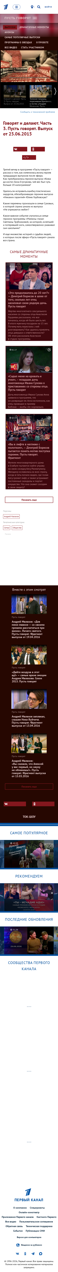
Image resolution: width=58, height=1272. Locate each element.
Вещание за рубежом (31, 1244)
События (18, 1230)
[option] (15, 93)
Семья (6, 527)
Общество (17, 527)
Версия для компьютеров (29, 1237)
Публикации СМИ (35, 1230)
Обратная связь (14, 1226)
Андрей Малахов (11, 516)
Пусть (17, 18)
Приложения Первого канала (18, 1216)
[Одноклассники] (38, 149)
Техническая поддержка (39, 1226)
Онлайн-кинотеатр (29, 1212)
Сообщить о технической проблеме (37, 112)
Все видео (10, 1221)
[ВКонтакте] (20, 149)
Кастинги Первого (46, 1216)
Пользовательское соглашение (36, 1221)
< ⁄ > (26, 157)
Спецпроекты (37, 1207)
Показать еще (29, 499)
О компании (20, 1207)
